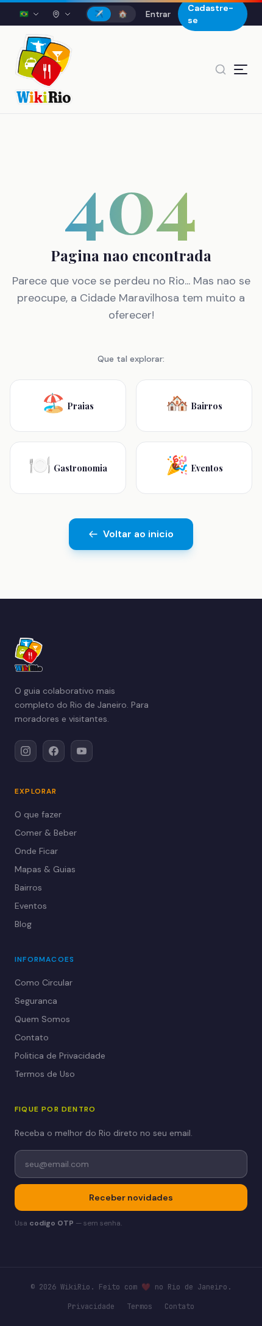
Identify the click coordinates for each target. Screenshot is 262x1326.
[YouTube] (82, 751)
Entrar (158, 14)
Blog (23, 924)
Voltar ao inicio (138, 533)
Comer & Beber (46, 832)
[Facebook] (54, 751)
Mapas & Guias (45, 869)
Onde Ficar (36, 850)
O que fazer (38, 814)
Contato (32, 1037)
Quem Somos (42, 1019)
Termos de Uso (45, 1073)
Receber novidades (131, 1197)
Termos (139, 1306)
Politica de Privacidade (60, 1055)
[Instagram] (26, 751)
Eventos (31, 905)
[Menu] (240, 69)
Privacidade (91, 1306)
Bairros (28, 887)
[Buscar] (220, 69)
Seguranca (36, 1000)
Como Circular (44, 982)
